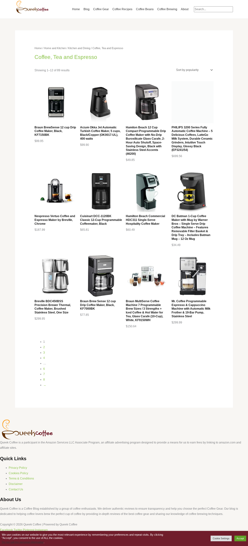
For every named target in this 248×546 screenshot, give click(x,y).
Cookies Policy (18, 473)
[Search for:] (213, 9)
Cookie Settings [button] (221, 538)
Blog (87, 9)
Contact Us (16, 489)
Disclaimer (16, 483)
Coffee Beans (145, 9)
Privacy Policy (18, 467)
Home (76, 9)
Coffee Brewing (167, 9)
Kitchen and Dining (79, 48)
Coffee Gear (101, 9)
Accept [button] (240, 538)
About (184, 9)
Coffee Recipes (122, 9)
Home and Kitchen (55, 48)
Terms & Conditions (21, 478)
